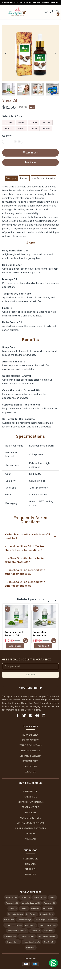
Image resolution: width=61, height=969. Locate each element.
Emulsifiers (35, 931)
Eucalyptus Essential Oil (40, 634)
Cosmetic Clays (24, 920)
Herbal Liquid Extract (13, 925)
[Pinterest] (37, 716)
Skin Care (30, 864)
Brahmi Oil (35, 908)
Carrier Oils (25, 897)
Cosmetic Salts (46, 914)
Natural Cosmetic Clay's (31, 823)
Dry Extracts (30, 925)
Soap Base (30, 812)
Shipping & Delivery (30, 756)
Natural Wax (9, 920)
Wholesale (31, 839)
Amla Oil (23, 908)
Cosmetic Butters (30, 818)
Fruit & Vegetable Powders (30, 828)
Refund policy (30, 735)
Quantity (7, 135)
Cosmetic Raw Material (31, 802)
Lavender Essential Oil (31, 903)
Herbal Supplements (31, 942)
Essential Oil (30, 791)
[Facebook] (17, 716)
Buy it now (30, 162)
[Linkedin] (43, 716)
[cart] (25, 640)
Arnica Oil (13, 908)
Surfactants (49, 931)
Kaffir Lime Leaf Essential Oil (14, 634)
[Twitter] (24, 716)
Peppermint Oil (12, 903)
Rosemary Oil (49, 903)
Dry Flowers (31, 914)
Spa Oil (52, 897)
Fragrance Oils (30, 807)
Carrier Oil (30, 797)
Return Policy (30, 761)
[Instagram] (30, 716)
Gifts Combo (49, 942)
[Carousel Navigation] (52, 600)
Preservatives (10, 936)
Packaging (30, 834)
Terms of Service (30, 750)
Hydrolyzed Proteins (47, 925)
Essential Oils (11, 897)
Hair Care (30, 874)
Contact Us (30, 766)
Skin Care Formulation (47, 936)
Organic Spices (13, 942)
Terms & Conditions (30, 745)
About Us (30, 772)
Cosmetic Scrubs (27, 936)
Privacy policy (30, 740)
